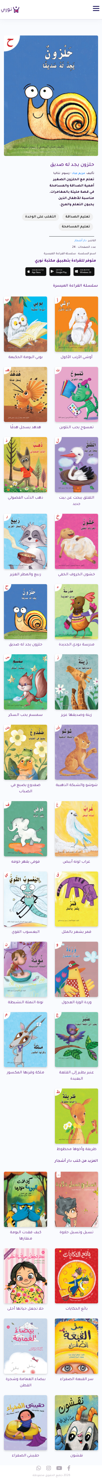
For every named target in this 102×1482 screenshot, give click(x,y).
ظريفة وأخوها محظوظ (77, 1149)
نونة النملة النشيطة (25, 1003)
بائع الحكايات (76, 1309)
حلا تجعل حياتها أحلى (25, 1309)
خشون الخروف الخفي (76, 575)
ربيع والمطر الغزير (25, 575)
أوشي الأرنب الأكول (76, 357)
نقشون (76, 1456)
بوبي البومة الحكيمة (25, 357)
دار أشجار (81, 240)
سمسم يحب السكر (25, 715)
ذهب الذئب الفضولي (25, 498)
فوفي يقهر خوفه (25, 862)
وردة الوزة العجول (77, 1003)
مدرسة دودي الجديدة (76, 645)
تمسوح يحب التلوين (76, 428)
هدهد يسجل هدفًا (25, 428)
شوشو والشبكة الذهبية (77, 785)
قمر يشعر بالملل (76, 932)
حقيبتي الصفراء (25, 1456)
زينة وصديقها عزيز (76, 715)
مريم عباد (78, 173)
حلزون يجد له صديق (25, 645)
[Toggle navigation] (96, 8)
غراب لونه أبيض (76, 862)
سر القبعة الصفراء (76, 1379)
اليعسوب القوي (25, 932)
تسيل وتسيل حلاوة (76, 1233)
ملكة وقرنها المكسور (25, 1073)
